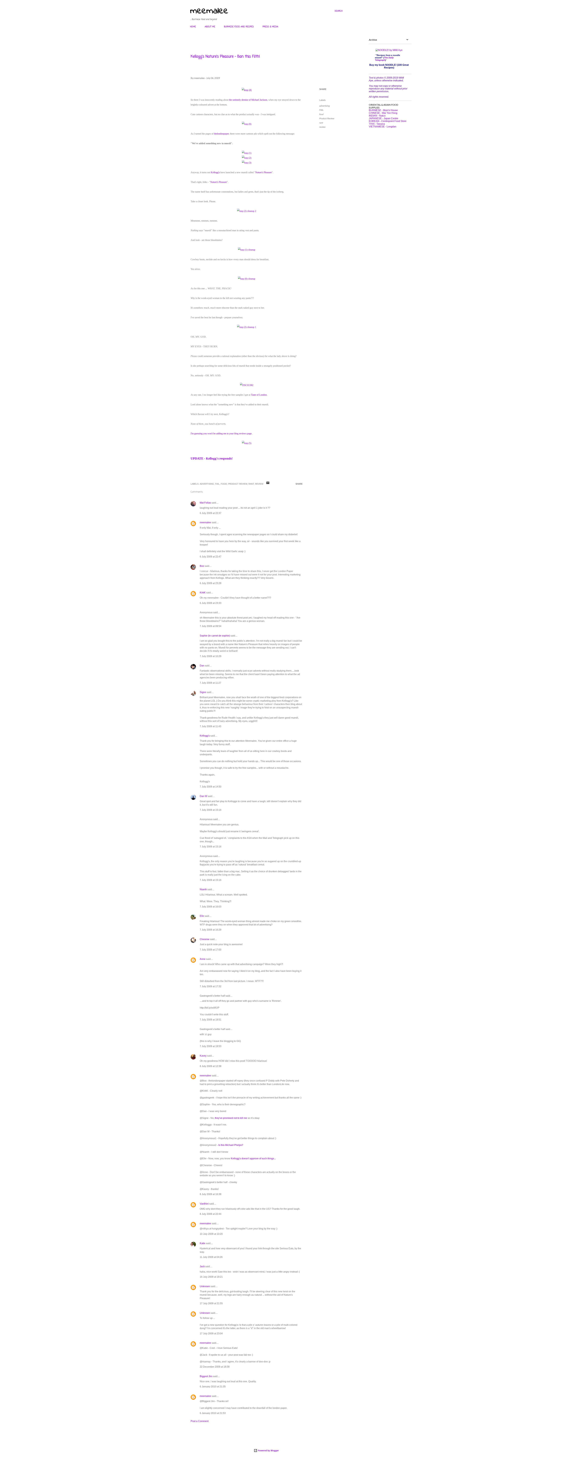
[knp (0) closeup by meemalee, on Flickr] (246, 278)
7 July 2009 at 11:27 (210, 683)
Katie (202, 1243)
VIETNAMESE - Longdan (382, 126)
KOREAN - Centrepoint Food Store (387, 121)
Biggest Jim (206, 1376)
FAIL (321, 110)
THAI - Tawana (377, 124)
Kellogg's (215, 172)
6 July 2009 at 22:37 (210, 513)
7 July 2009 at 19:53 (210, 1046)
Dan (202, 665)
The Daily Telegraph (384, 58)
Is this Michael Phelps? (230, 1145)
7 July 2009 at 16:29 (210, 929)
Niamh (203, 889)
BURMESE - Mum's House (383, 110)
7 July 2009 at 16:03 (210, 906)
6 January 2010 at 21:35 (213, 1386)
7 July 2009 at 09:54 (210, 626)
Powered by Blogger (268, 1450)
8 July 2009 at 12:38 (210, 1066)
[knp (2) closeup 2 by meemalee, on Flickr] (246, 211)
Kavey (203, 1055)
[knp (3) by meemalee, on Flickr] (246, 162)
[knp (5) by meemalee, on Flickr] (246, 443)
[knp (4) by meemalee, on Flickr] (247, 90)
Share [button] (322, 89)
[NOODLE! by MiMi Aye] (389, 50)
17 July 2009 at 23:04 (211, 1333)
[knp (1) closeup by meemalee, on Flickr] (246, 249)
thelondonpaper (221, 133)
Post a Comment (199, 1421)
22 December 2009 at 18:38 (215, 1366)
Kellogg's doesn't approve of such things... (253, 1158)
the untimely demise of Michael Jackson (248, 100)
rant (321, 122)
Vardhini (204, 1203)
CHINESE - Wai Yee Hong (383, 113)
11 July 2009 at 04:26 (211, 1257)
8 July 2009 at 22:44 (210, 1214)
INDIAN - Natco (377, 115)
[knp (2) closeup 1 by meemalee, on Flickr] (246, 327)
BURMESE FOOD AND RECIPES (239, 26)
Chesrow (204, 939)
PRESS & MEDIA (270, 26)
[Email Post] (268, 484)
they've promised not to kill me (231, 1118)
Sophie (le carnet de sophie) (215, 635)
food (321, 114)
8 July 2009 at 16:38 (210, 1194)
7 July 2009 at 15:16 (210, 810)
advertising (324, 106)
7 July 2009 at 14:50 (210, 786)
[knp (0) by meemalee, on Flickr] (246, 124)
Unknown (205, 1286)
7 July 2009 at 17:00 (210, 949)
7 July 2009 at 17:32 (210, 986)
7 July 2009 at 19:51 (210, 1019)
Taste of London (259, 394)
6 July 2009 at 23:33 (210, 603)
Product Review (326, 118)
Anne (202, 959)
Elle (202, 916)
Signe (203, 692)
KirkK (203, 592)
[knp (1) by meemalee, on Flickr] (246, 153)
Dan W (203, 796)
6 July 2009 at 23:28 (210, 583)
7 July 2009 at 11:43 (210, 726)
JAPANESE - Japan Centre (383, 118)
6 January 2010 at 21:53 (213, 1413)
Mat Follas (205, 502)
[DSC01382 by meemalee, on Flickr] (246, 385)
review (322, 127)
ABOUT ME (210, 26)
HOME (193, 26)
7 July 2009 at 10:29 (210, 656)
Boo (202, 566)
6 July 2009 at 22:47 (210, 556)
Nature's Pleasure (263, 172)
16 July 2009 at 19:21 (211, 1277)
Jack (202, 1266)
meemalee (209, 11)
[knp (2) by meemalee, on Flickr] (246, 158)
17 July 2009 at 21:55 (211, 1303)
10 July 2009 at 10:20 (211, 1234)
